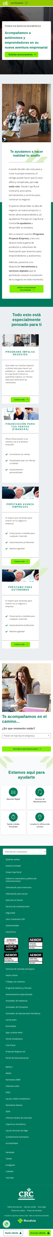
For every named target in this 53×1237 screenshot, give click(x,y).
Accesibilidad (12, 1143)
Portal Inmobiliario (14, 1039)
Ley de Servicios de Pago (17, 1130)
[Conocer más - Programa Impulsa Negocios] (20, 340)
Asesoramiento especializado (19, 994)
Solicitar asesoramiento (20, 54)
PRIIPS (8, 1073)
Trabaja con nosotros (15, 981)
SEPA (8, 1111)
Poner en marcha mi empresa (19, 735)
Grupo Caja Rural (13, 872)
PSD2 (8, 1092)
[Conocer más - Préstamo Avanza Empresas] (20, 493)
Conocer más (19, 399)
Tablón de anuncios (14, 1207)
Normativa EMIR (13, 1079)
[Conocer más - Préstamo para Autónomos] (20, 576)
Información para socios (17, 893)
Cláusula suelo (12, 1086)
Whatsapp (6, 1224)
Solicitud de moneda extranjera (20, 969)
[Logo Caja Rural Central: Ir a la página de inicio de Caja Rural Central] (5, 3)
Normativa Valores (14, 1105)
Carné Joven (11, 1019)
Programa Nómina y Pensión (19, 988)
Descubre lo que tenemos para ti (25, 749)
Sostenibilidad (12, 925)
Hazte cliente (11, 1232)
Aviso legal (42, 1207)
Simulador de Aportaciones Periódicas (23, 1013)
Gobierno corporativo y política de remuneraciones (21, 879)
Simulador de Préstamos (17, 1007)
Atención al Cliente (14, 900)
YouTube (10, 1177)
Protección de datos (34, 1210)
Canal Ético (11, 932)
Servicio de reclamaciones (17, 906)
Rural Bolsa (11, 1026)
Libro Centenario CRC (15, 919)
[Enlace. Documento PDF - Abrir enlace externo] (14, 944)
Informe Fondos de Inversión (19, 1118)
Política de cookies (18, 1210)
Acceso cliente (38, 1232)
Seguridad (10, 913)
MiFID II (9, 1067)
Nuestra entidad (13, 865)
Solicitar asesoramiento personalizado (26, 288)
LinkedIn (9, 1171)
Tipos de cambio (30, 1207)
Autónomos (17, 3)
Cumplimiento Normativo (17, 1137)
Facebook (10, 1152)
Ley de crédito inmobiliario (18, 1098)
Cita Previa (10, 1045)
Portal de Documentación (17, 1058)
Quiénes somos (13, 859)
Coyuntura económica (16, 1124)
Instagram (10, 1165)
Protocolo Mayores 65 (15, 1051)
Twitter (9, 1158)
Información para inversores (19, 887)
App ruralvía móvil (14, 1032)
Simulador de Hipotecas (16, 1000)
